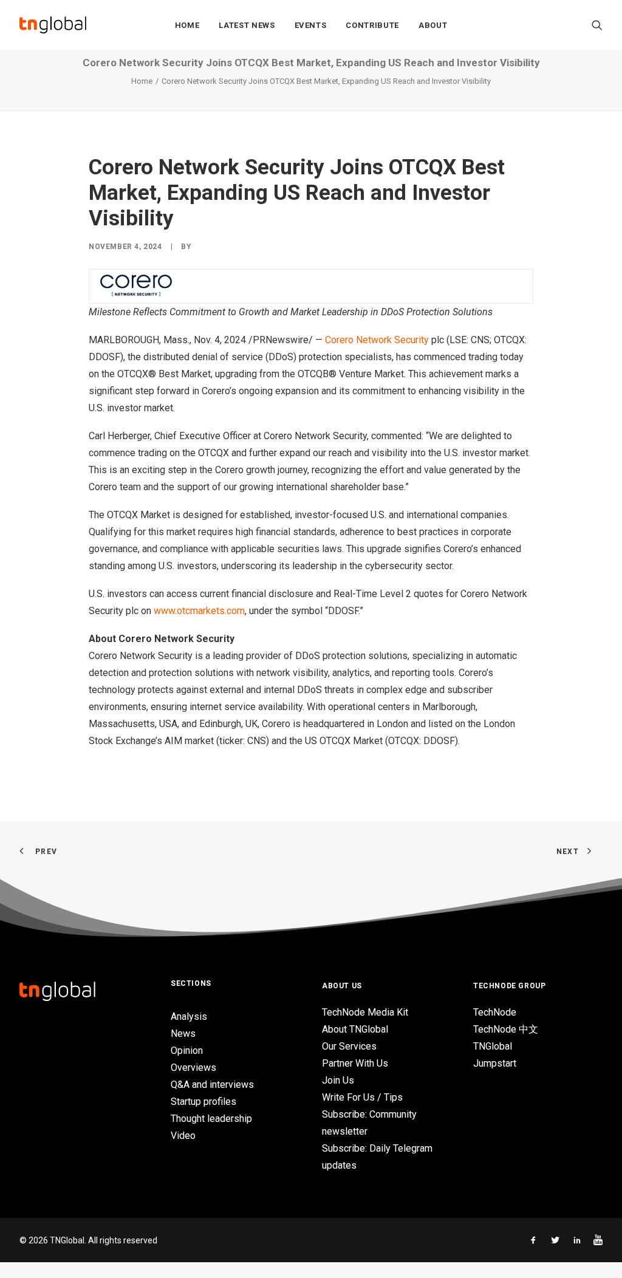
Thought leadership (211, 1118)
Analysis (189, 1016)
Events (311, 25)
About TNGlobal (355, 1029)
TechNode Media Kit (365, 1012)
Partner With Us (355, 1063)
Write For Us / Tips (362, 1097)
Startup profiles (203, 1101)
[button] (597, 25)
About (433, 25)
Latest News (247, 25)
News (183, 1033)
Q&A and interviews (212, 1084)
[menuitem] (187, 25)
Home (187, 25)
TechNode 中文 (505, 1029)
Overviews (193, 1067)
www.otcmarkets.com (199, 611)
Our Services (349, 1046)
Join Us (338, 1080)
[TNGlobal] (52, 24)
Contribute (372, 25)
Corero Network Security (377, 340)
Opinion (187, 1050)
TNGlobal (492, 1046)
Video (183, 1135)
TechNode (494, 1012)
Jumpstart (494, 1063)
